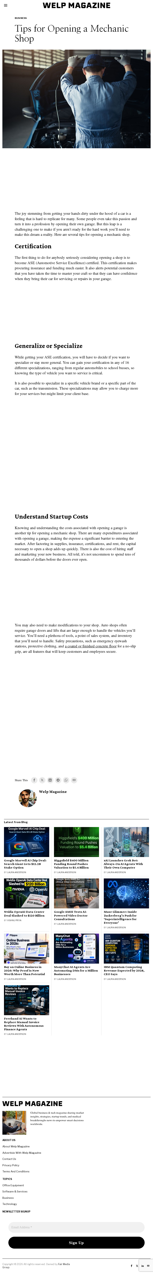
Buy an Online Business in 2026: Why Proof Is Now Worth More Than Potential (24, 970)
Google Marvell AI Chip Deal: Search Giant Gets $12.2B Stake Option (25, 864)
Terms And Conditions (15, 1171)
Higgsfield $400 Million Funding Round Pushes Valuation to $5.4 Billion (71, 864)
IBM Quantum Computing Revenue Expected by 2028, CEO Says (124, 970)
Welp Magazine (53, 792)
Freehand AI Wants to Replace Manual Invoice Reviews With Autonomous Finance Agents (24, 1024)
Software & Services (14, 1191)
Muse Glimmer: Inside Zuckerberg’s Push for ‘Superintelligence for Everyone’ (120, 917)
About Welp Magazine (16, 1146)
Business (21, 18)
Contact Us (9, 1158)
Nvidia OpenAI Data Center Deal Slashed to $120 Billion (24, 913)
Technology (9, 1204)
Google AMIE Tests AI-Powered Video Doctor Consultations (71, 915)
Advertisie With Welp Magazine (21, 1152)
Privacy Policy (10, 1165)
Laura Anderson (16, 872)
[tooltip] (34, 780)
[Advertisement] (76, 182)
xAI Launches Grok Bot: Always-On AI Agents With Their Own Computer (123, 864)
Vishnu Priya (14, 920)
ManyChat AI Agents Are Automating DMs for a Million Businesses (76, 970)
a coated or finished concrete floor (91, 645)
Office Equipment (13, 1185)
